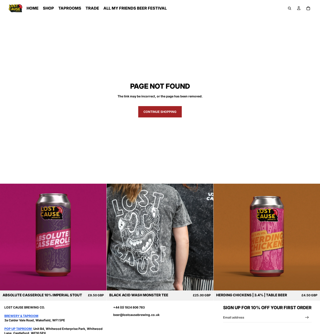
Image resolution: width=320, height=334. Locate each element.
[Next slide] (206, 237)
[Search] (289, 8)
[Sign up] (307, 317)
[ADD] (100, 284)
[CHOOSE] (207, 284)
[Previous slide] (113, 237)
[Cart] (308, 8)
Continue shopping (160, 112)
